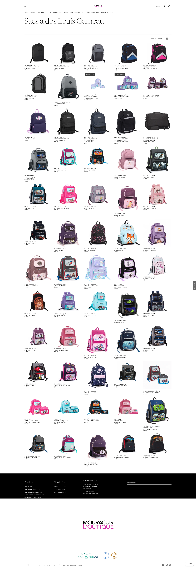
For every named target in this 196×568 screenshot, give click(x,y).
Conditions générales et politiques (72, 565)
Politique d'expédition (32, 489)
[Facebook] (163, 565)
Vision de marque (60, 492)
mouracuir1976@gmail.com (90, 493)
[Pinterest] (170, 565)
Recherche (28, 487)
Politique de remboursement (34, 492)
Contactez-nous (59, 489)
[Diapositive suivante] (79, 86)
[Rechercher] (25, 6)
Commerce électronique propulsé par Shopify (48, 565)
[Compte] (165, 6)
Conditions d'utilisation (32, 498)
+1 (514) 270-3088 (88, 491)
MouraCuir (32, 565)
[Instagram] (166, 565)
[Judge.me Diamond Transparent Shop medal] (106, 555)
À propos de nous (60, 487)
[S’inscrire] (170, 482)
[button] (161, 39)
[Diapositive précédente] (57, 86)
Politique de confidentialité (34, 495)
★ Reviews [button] (194, 286)
